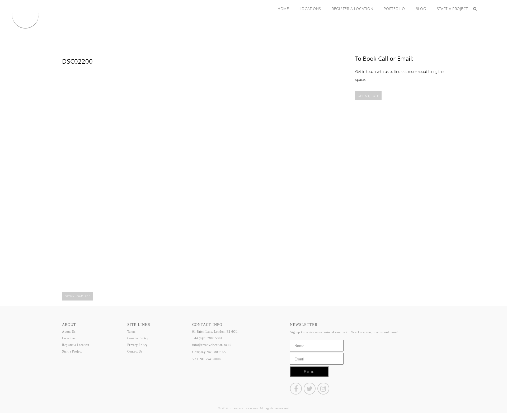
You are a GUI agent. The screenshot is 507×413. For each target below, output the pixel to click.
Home (283, 8)
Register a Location (352, 8)
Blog (421, 8)
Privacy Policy (137, 345)
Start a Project (452, 8)
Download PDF (78, 296)
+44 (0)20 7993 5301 (207, 338)
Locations (310, 8)
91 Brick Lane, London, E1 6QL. (215, 332)
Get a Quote (368, 96)
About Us (69, 332)
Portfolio (394, 8)
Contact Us (135, 351)
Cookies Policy (137, 338)
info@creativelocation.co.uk (211, 345)
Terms (131, 332)
